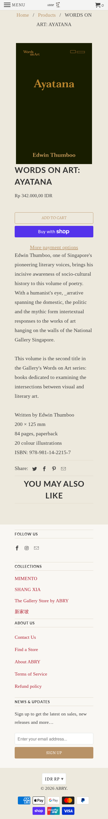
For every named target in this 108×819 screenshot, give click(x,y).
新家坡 (22, 611)
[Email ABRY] (37, 548)
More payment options (54, 247)
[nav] (14, 5)
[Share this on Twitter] (34, 469)
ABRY (61, 788)
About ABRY (27, 661)
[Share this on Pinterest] (53, 469)
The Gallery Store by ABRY (42, 600)
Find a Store (26, 649)
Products (47, 15)
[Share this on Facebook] (43, 469)
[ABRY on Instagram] (27, 548)
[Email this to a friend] (62, 469)
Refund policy (28, 686)
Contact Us (25, 637)
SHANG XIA (28, 589)
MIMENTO (26, 578)
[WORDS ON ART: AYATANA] (54, 103)
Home (23, 15)
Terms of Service (31, 674)
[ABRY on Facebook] (17, 548)
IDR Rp (54, 779)
